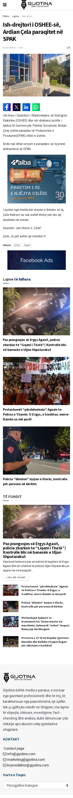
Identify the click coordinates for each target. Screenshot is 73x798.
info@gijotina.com (21, 754)
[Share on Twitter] (16, 107)
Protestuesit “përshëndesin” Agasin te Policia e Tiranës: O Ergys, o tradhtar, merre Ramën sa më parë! (36, 414)
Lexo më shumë (16, 577)
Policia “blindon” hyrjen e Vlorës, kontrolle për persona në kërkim (42, 604)
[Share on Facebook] (7, 107)
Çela (17, 245)
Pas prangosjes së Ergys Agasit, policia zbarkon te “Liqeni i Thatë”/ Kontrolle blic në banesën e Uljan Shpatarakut (35, 344)
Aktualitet (27, 16)
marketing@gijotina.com (26, 759)
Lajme (15, 16)
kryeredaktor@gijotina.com (28, 765)
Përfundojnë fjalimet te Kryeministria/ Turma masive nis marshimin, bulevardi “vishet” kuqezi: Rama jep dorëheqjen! (45, 623)
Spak (27, 245)
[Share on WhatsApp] (36, 107)
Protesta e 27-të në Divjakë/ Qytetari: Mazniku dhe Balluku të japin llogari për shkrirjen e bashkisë (45, 641)
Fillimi (6, 16)
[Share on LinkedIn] (26, 107)
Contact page (13, 748)
